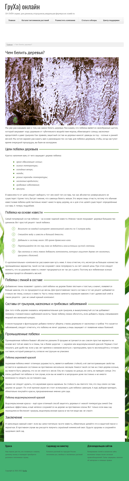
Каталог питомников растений (35, 20)
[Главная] (22, 7)
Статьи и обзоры (89, 20)
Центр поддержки (111, 20)
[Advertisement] (64, 32)
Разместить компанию (65, 20)
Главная (12, 20)
